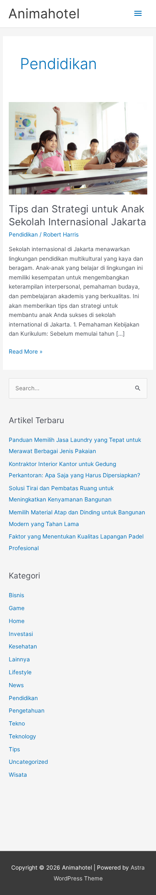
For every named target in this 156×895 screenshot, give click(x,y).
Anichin (18, 813)
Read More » (25, 352)
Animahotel (44, 13)
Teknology (22, 736)
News (16, 685)
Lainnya (19, 659)
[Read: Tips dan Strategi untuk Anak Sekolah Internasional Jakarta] (78, 148)
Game (17, 608)
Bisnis (16, 595)
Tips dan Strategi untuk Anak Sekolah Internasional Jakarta (77, 215)
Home (17, 621)
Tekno (17, 723)
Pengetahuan (27, 710)
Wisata (18, 774)
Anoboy (19, 802)
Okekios (19, 836)
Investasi (21, 634)
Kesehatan (23, 646)
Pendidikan (23, 234)
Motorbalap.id (27, 825)
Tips (14, 749)
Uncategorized (28, 761)
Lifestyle (20, 672)
